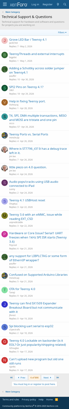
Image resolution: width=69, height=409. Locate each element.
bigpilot (12, 57)
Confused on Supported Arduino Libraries (38, 275)
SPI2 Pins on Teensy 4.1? (26, 87)
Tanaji (12, 292)
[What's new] (57, 4)
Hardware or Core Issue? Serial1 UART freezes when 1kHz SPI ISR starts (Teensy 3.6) (38, 237)
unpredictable (16, 222)
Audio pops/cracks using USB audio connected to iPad (33, 184)
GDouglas (14, 348)
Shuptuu (13, 203)
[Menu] (5, 4)
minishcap (14, 137)
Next (46, 377)
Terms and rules (10, 399)
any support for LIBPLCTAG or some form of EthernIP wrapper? (38, 258)
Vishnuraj (13, 104)
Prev (22, 377)
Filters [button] (61, 32)
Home (49, 399)
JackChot (13, 42)
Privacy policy (29, 399)
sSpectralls (14, 329)
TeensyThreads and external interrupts (36, 54)
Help (41, 399)
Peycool (13, 245)
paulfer (12, 75)
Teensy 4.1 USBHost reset (27, 200)
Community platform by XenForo (30, 406)
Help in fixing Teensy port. (27, 101)
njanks (12, 366)
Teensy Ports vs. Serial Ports (28, 134)
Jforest (12, 315)
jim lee (12, 156)
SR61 (11, 90)
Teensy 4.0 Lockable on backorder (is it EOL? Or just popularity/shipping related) (37, 342)
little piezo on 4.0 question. (28, 167)
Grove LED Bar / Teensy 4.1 (28, 39)
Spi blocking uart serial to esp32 (31, 326)
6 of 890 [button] (34, 377)
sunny (12, 189)
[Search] (64, 4)
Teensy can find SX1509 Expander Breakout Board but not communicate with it (36, 307)
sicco (11, 123)
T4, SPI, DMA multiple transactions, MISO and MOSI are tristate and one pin (38, 117)
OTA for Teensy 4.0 (22, 289)
